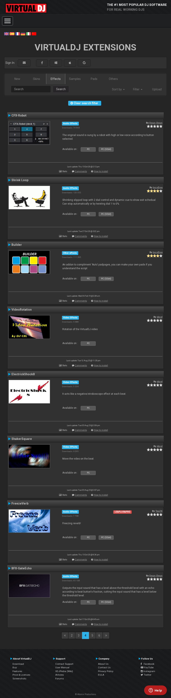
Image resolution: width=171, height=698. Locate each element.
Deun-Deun (155, 122)
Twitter (147, 674)
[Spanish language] (12, 33)
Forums (59, 678)
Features (17, 671)
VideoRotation (21, 309)
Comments (81, 171)
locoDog (157, 187)
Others (113, 79)
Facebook (148, 663)
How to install (101, 171)
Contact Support (64, 663)
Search (61, 89)
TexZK (158, 511)
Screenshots (19, 678)
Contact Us (104, 667)
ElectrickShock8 (23, 374)
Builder (16, 244)
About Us (103, 663)
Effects (56, 79)
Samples (75, 79)
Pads (94, 79)
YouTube (148, 667)
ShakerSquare (21, 439)
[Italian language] (28, 33)
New (17, 79)
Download (18, 663)
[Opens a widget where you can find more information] (155, 690)
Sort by (117, 89)
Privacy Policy (105, 671)
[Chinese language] (34, 33)
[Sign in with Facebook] (42, 62)
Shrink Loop (19, 180)
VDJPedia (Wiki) (64, 671)
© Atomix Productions (85, 694)
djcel (159, 316)
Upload (157, 89)
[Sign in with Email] (24, 62)
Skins (36, 79)
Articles (59, 674)
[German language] (23, 33)
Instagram (149, 671)
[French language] (17, 33)
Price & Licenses (21, 674)
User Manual (62, 667)
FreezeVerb (19, 503)
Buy (15, 667)
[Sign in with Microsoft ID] (56, 62)
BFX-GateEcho (21, 568)
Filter (136, 89)
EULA (101, 674)
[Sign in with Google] (84, 62)
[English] (6, 33)
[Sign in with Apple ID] (70, 62)
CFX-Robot (18, 115)
